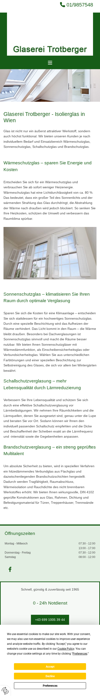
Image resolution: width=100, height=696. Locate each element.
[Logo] (50, 34)
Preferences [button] (80, 653)
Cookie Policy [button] (65, 648)
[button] (50, 62)
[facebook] (10, 569)
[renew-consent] (5, 691)
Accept (50, 666)
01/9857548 (80, 5)
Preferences (50, 685)
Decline (50, 676)
